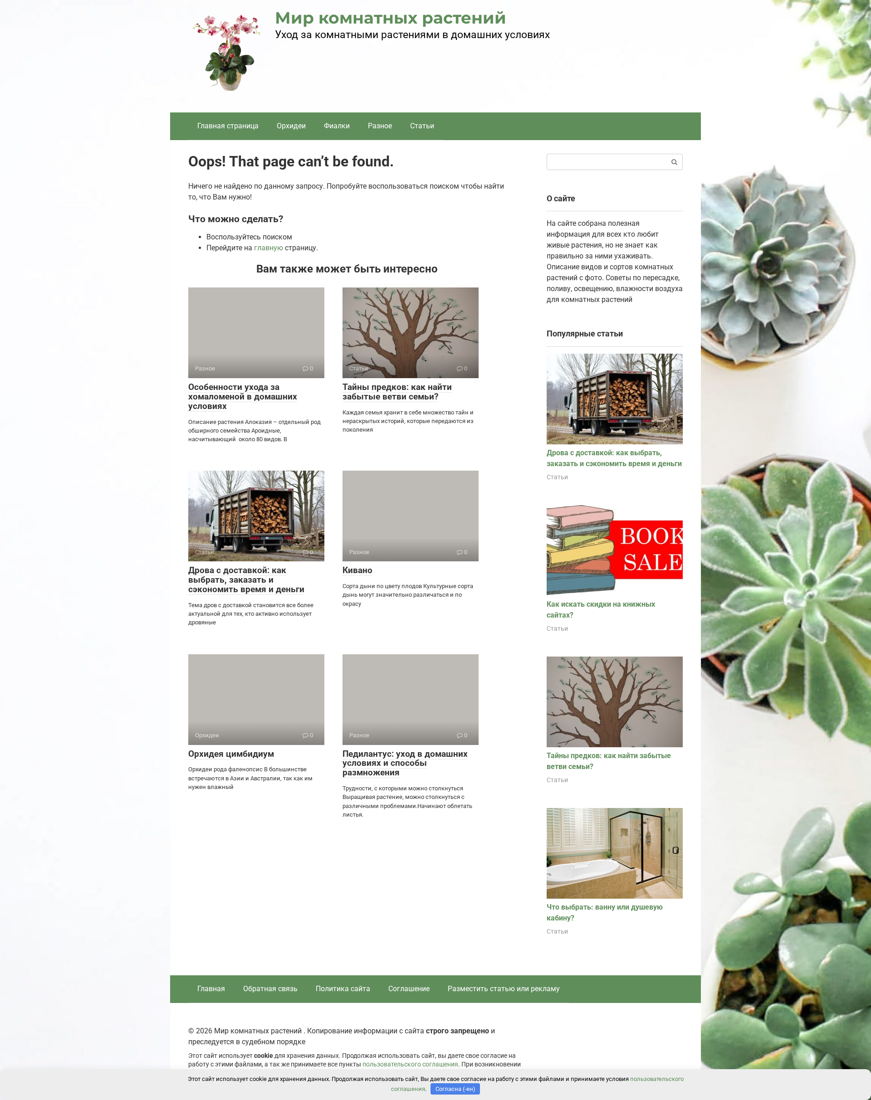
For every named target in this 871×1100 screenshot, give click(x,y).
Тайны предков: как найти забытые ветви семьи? (397, 392)
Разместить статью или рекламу (504, 988)
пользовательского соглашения (410, 1064)
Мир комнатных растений (390, 18)
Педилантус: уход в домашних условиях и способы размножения (405, 763)
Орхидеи (291, 126)
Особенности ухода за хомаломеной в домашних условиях (242, 396)
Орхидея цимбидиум (231, 754)
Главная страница (228, 126)
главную (268, 247)
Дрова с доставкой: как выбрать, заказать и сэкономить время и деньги (246, 579)
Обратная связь (270, 988)
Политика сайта (343, 988)
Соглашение (409, 988)
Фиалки (337, 126)
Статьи (422, 126)
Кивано (357, 570)
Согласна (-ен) (455, 1088)
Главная (211, 988)
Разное (380, 126)
